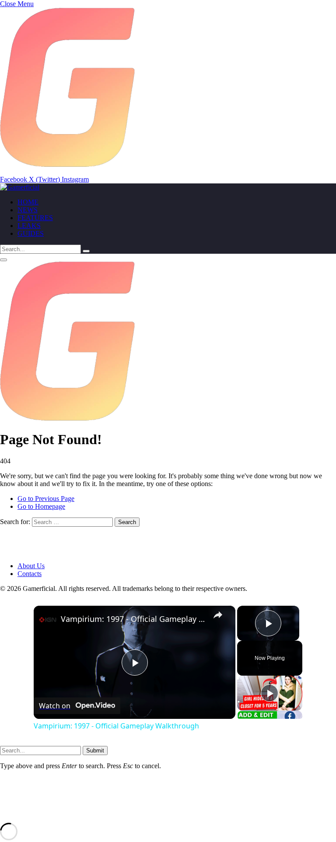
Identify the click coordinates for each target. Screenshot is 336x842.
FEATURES (35, 217)
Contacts (30, 573)
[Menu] (3, 260)
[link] (47, 619)
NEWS (28, 210)
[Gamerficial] (19, 187)
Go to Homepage (41, 506)
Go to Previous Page (46, 498)
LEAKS (29, 225)
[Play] (269, 693)
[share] (218, 615)
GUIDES (31, 233)
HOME (28, 202)
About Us (31, 565)
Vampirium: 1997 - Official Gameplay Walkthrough (133, 619)
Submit (95, 750)
